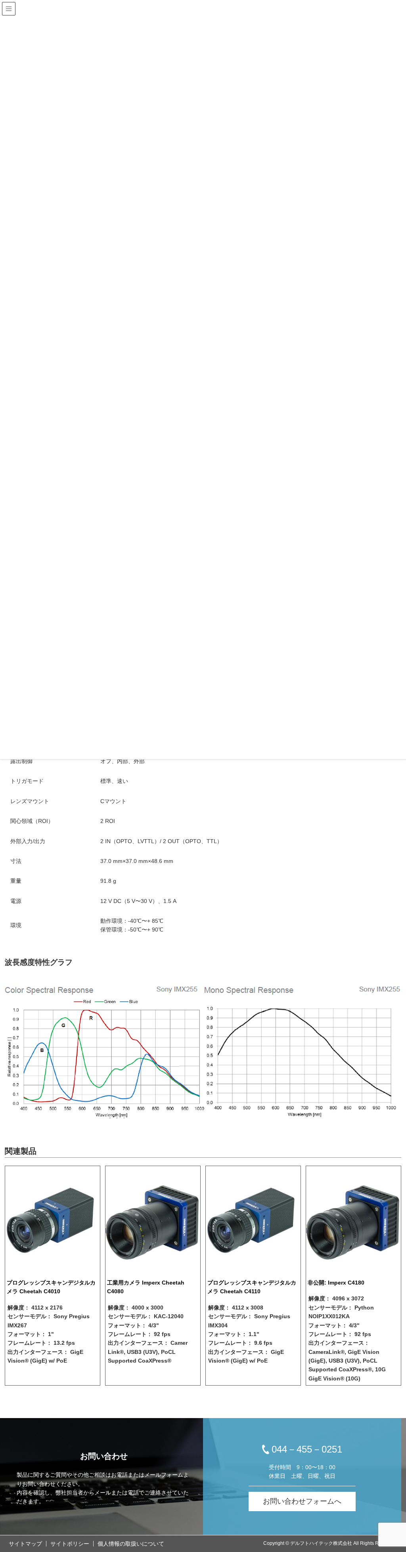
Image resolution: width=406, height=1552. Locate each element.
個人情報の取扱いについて (131, 1544)
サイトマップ (25, 1544)
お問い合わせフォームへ (302, 1501)
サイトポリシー (69, 1544)
